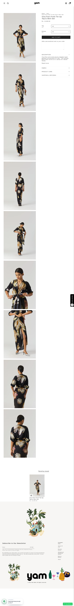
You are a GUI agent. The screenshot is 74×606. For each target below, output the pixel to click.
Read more (45, 63)
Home (43, 13)
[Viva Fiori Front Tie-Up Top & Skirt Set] (37, 486)
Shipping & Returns (49, 75)
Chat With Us (68, 604)
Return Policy (60, 557)
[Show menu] (4, 3)
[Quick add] (31, 495)
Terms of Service (12, 550)
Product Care (47, 71)
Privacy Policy (60, 550)
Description (46, 54)
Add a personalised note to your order (53, 41)
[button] (8, 3)
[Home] (37, 580)
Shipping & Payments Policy (61, 553)
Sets (48, 13)
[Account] (66, 3)
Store (59, 559)
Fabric (44, 68)
